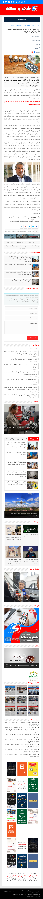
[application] (21, 658)
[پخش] (36, 665)
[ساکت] (11, 665)
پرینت (37, 48)
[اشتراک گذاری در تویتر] (33, 227)
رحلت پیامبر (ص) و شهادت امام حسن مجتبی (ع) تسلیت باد (31, 537)
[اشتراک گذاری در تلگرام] (29, 227)
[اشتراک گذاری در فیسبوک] (36, 227)
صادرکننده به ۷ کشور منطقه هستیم (27, 599)
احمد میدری (12, 217)
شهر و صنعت (29, 89)
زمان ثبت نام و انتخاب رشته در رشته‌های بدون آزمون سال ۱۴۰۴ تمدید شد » (21, 247)
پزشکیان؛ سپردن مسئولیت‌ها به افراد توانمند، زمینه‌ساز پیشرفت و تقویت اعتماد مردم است (19, 259)
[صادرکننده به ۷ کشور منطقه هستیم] (21, 587)
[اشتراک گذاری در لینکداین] (21, 227)
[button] (21, 658)
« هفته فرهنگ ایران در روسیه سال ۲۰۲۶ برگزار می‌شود (21, 242)
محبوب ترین (21, 439)
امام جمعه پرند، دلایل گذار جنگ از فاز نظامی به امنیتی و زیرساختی (31, 561)
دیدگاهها (9, 439)
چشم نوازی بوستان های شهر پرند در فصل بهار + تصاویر (23, 514)
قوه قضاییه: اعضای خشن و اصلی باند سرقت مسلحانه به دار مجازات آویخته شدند (18, 281)
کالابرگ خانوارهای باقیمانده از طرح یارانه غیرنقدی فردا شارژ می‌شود (16, 483)
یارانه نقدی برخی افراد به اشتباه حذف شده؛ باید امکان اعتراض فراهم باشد (23, 30)
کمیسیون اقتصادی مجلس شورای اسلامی (26, 221)
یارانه (11, 221)
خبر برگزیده (19, 25)
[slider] (23, 665)
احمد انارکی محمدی (24, 217)
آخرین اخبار (27, 25)
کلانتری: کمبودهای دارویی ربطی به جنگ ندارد (18, 264)
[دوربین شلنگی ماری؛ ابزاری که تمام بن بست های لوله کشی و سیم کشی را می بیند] (21, 419)
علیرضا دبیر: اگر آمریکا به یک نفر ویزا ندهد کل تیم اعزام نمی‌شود (18, 273)
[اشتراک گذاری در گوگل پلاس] (25, 227)
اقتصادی (34, 25)
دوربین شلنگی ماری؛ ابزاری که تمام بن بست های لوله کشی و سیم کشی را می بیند (22, 429)
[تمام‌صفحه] (7, 665)
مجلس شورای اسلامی (32, 219)
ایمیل (37, 44)
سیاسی (12, 25)
